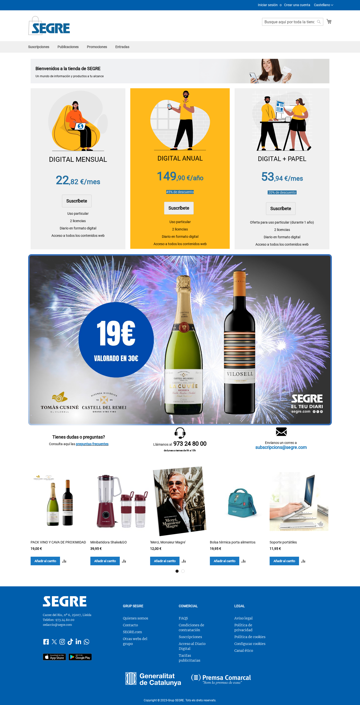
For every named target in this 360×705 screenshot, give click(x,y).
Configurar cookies (249, 644)
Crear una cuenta (297, 5)
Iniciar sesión (268, 5)
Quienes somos (135, 618)
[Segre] (64, 605)
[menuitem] (38, 47)
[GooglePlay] (80, 657)
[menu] (180, 47)
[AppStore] (54, 657)
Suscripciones (190, 637)
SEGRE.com (132, 632)
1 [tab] (177, 571)
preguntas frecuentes (92, 444)
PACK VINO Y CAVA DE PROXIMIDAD (58, 542)
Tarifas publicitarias (189, 658)
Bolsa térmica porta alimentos (232, 542)
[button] (323, 5)
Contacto (130, 625)
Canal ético (243, 650)
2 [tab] (183, 571)
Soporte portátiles (283, 542)
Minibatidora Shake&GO (108, 542)
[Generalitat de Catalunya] (153, 680)
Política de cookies (249, 637)
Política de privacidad (243, 627)
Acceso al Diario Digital (192, 646)
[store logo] (49, 25)
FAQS (183, 618)
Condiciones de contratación (191, 627)
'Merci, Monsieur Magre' (168, 542)
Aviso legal (243, 618)
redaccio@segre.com (57, 625)
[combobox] (292, 22)
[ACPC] (221, 680)
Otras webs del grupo (135, 641)
